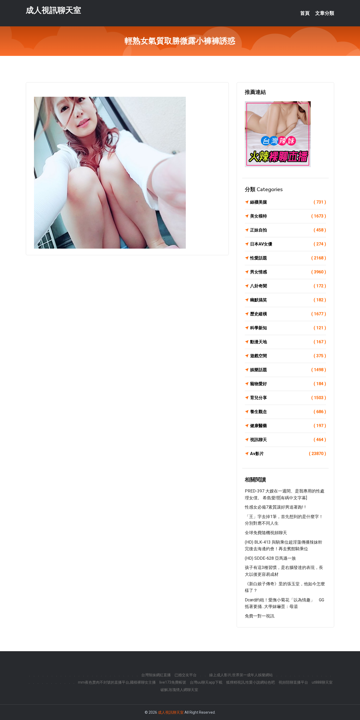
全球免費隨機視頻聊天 (266, 532)
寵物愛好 (288, 383)
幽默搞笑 (288, 299)
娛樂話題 (288, 369)
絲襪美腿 (288, 202)
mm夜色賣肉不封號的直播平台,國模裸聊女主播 (117, 682)
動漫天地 (288, 341)
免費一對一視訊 (259, 615)
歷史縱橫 (288, 313)
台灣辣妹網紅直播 (156, 675)
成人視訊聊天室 (53, 10)
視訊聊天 (288, 439)
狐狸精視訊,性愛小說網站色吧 (250, 682)
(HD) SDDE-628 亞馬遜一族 (270, 558)
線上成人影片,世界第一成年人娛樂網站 (241, 675)
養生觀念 (288, 411)
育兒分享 (288, 397)
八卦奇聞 (288, 285)
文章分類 (324, 13)
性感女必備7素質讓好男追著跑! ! (275, 507)
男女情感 (288, 271)
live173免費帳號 (172, 682)
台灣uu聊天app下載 (206, 682)
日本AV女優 (288, 244)
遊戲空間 (288, 355)
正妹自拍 (288, 230)
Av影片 (288, 453)
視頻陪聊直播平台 (293, 682)
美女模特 (288, 216)
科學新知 (288, 327)
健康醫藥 (288, 425)
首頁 (305, 13)
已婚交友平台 (185, 675)
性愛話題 (288, 257)
